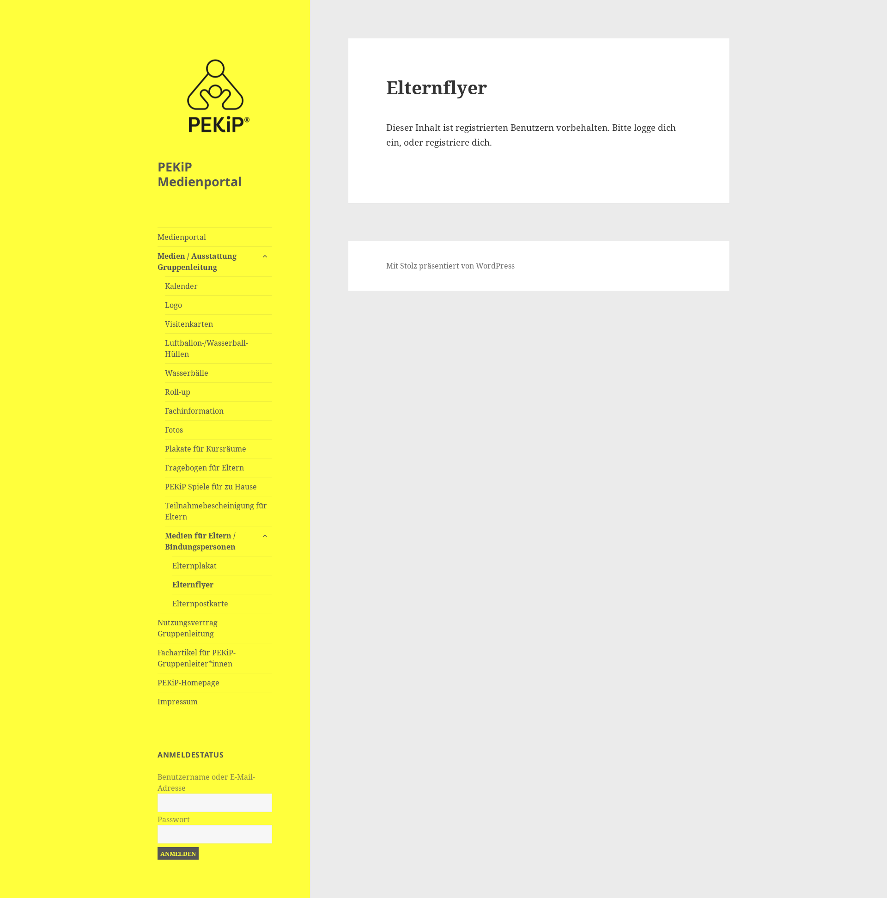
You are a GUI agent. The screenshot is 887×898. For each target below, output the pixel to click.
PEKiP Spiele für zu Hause (211, 487)
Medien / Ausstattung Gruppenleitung (197, 261)
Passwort (174, 819)
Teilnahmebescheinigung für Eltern (216, 511)
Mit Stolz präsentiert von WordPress (450, 266)
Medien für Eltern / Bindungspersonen (200, 541)
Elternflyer (192, 585)
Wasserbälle (186, 373)
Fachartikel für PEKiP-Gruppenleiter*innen (197, 658)
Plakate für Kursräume (205, 449)
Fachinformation (194, 411)
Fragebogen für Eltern (204, 468)
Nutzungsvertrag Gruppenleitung (188, 628)
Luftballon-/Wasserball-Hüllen (206, 348)
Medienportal (182, 237)
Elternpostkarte (200, 604)
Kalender (181, 286)
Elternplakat (194, 566)
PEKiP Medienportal (200, 174)
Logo (173, 305)
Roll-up (177, 392)
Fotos (174, 430)
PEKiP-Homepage (188, 683)
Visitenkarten (189, 324)
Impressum (178, 701)
